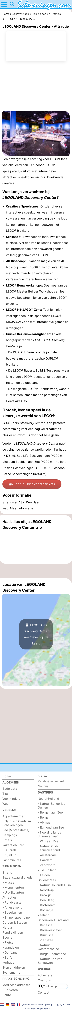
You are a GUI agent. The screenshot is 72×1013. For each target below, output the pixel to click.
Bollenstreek (47, 880)
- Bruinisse (45, 935)
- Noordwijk (46, 890)
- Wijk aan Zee (48, 841)
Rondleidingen (12, 932)
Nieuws (43, 786)
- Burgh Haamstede (52, 954)
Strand (7, 872)
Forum (42, 776)
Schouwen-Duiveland (53, 920)
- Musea (8, 882)
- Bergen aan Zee (50, 812)
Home (6, 776)
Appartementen (13, 816)
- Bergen (44, 817)
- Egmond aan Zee (51, 827)
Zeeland (43, 915)
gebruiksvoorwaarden (32, 1004)
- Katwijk (44, 895)
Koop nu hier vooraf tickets (34, 484)
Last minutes (11, 860)
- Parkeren (10, 990)
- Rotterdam (46, 905)
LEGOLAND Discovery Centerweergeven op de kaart (36, 634)
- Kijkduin (9, 855)
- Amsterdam (47, 855)
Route (6, 995)
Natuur (7, 927)
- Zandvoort (46, 865)
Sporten (8, 937)
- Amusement (12, 907)
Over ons (44, 980)
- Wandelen (10, 947)
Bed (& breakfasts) (15, 830)
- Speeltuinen (12, 912)
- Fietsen (8, 942)
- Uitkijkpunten (13, 892)
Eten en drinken (13, 967)
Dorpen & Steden (14, 922)
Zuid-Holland (47, 870)
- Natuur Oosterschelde (48, 947)
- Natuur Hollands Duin (54, 885)
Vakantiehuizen (13, 845)
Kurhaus (8, 962)
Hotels (7, 840)
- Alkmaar (45, 822)
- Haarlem (45, 860)
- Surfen (8, 957)
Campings (9, 835)
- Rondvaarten (12, 902)
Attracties (9, 897)
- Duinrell (9, 850)
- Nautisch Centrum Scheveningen (16, 823)
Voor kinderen (12, 799)
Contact (43, 992)
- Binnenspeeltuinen (17, 917)
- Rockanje (45, 910)
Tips (5, 794)
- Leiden (44, 875)
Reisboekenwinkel (51, 781)
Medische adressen (16, 985)
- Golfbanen (10, 952)
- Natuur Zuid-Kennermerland (49, 848)
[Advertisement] (36, 571)
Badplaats (9, 789)
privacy (48, 1004)
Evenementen (12, 972)
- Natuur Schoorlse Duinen (51, 805)
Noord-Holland (48, 799)
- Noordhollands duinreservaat (49, 834)
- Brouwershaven (50, 930)
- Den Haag (46, 900)
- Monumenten (13, 887)
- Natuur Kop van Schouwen (50, 961)
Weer (6, 804)
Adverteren (46, 975)
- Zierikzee (45, 940)
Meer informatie (21, 508)
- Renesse (45, 925)
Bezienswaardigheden (18, 877)
